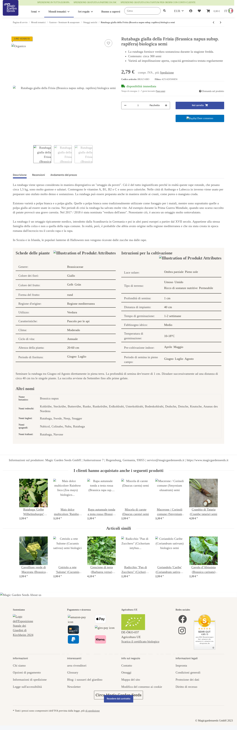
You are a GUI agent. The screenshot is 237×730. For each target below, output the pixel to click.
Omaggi (126, 672)
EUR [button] (177, 11)
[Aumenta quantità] (166, 105)
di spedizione (92, 710)
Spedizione (167, 72)
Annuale (72, 339)
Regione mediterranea (81, 303)
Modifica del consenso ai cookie (141, 686)
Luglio (82, 356)
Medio (168, 325)
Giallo (71, 275)
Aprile (168, 347)
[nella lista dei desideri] (108, 43)
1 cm (167, 298)
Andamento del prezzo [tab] (63, 175)
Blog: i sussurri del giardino (84, 679)
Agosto (189, 358)
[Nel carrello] (15, 35)
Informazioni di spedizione (30, 679)
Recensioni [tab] (38, 175)
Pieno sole (191, 272)
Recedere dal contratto (118, 698)
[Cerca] (164, 11)
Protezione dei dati (187, 679)
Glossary (72, 672)
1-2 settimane (172, 316)
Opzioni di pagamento (27, 672)
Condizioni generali (188, 672)
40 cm (168, 307)
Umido (179, 282)
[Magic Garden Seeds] (10, 11)
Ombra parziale (174, 272)
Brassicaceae (75, 266)
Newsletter (74, 686)
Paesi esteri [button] (160, 91)
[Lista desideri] (199, 11)
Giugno (72, 356)
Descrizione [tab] (20, 175)
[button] (191, 11)
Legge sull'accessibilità (27, 686)
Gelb (70, 284)
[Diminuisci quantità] (125, 105)
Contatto (126, 665)
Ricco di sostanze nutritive (181, 288)
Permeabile (206, 288)
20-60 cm (73, 347)
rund (70, 294)
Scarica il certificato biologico (140, 641)
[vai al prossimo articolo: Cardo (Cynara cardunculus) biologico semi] (220, 22)
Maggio (178, 347)
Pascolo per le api (78, 321)
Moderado (73, 330)
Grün (78, 284)
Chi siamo (19, 665)
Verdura (72, 312)
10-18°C (169, 336)
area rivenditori (76, 665)
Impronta (181, 665)
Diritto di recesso (186, 686)
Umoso (168, 282)
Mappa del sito (130, 679)
